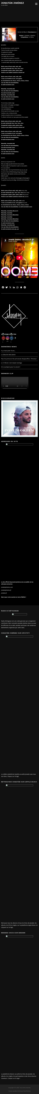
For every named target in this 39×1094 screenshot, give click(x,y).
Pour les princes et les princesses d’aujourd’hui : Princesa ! (19, 359)
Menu (36, 4)
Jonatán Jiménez (12, 3)
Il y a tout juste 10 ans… (8, 351)
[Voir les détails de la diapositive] (19, 418)
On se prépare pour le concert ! (10, 367)
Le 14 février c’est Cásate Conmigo (11, 363)
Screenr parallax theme (15, 1091)
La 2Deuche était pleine (8, 355)
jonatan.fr (4, 593)
